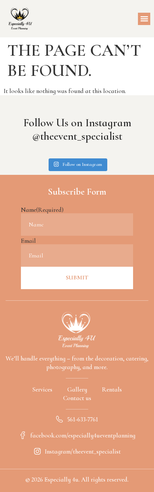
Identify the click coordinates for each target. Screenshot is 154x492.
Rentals (112, 389)
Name (42, 210)
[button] (144, 19)
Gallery (77, 389)
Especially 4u (61, 479)
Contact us (77, 398)
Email (28, 241)
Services (42, 389)
